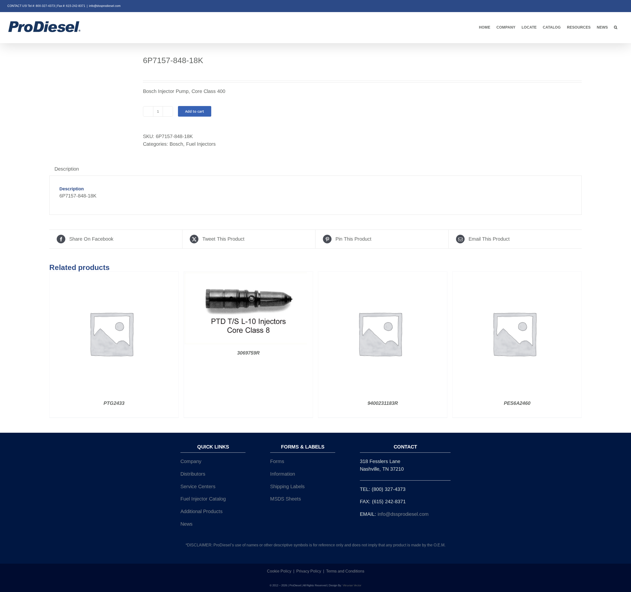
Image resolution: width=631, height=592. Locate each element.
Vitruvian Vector (352, 585)
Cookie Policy (279, 571)
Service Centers (197, 486)
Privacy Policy (308, 571)
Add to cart (194, 111)
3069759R (248, 353)
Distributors (192, 474)
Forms (277, 461)
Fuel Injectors (201, 144)
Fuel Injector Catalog (203, 499)
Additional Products (201, 511)
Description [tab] (66, 169)
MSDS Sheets (285, 499)
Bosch (176, 144)
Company (190, 461)
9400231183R (383, 403)
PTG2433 (114, 403)
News (186, 524)
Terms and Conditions (345, 571)
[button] (615, 27)
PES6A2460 (517, 403)
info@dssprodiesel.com (105, 6)
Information (282, 474)
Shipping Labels (287, 486)
